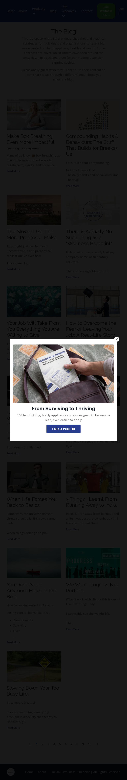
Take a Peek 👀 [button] (63, 429)
